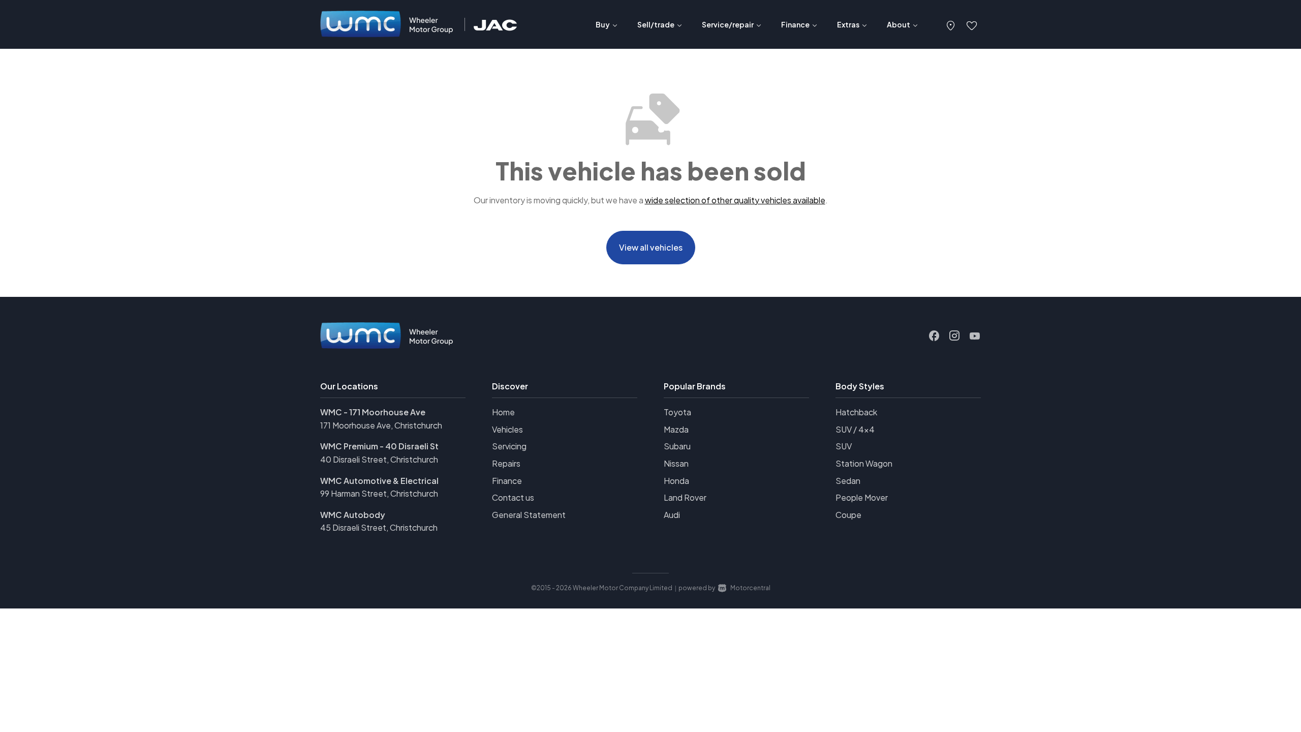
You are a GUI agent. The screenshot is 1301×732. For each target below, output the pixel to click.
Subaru (677, 446)
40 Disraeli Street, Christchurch (379, 459)
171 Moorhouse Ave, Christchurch (381, 425)
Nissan (676, 463)
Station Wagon (863, 463)
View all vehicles (651, 247)
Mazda (676, 429)
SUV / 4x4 (855, 429)
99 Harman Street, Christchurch (379, 493)
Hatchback (856, 412)
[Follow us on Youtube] (975, 336)
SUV (843, 446)
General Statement (529, 514)
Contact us (513, 497)
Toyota (677, 412)
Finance (507, 480)
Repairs (506, 463)
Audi (672, 514)
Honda (676, 480)
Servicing (509, 446)
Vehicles (507, 429)
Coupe (848, 514)
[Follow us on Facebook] (934, 336)
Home (503, 412)
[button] (951, 24)
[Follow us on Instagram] (954, 336)
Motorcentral (750, 588)
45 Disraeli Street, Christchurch (379, 527)
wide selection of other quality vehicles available (735, 200)
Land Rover (685, 497)
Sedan (847, 480)
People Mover (861, 497)
